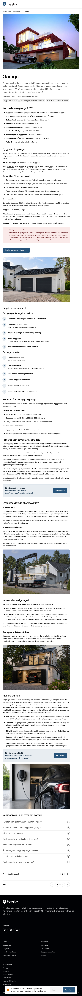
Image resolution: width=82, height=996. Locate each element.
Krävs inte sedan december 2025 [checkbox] (22, 124)
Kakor (77, 992)
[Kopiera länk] (68, 884)
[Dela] (62, 884)
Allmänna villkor (8, 974)
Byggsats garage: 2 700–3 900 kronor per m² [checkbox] (22, 430)
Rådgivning (6, 949)
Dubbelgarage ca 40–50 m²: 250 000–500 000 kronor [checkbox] (25, 418)
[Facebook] (57, 884)
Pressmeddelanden (9, 981)
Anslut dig (6, 971)
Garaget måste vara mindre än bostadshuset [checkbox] (22, 187)
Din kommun (45, 949)
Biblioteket (44, 945)
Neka (54, 990)
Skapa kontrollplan (9, 955)
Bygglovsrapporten (48, 952)
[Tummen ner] (68, 874)
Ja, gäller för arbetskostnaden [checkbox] (21, 142)
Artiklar (43, 955)
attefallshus (21, 156)
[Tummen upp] (62, 874)
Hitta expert (7, 945)
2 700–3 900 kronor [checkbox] (24, 135)
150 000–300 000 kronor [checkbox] (24, 127)
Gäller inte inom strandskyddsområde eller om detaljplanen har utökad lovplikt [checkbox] (34, 195)
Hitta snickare (60, 491)
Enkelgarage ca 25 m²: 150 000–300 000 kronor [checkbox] (23, 414)
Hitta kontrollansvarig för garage (16, 250)
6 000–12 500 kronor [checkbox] (27, 138)
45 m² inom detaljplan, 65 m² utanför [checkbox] (28, 120)
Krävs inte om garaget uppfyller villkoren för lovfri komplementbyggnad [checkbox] (35, 113)
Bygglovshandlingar (10, 952)
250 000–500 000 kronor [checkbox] (25, 131)
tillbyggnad (48, 214)
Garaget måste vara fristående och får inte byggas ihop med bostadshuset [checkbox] (33, 180)
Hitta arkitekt (60, 755)
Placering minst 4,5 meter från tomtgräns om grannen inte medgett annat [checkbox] (32, 191)
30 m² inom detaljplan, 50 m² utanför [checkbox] (30, 116)
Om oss (5, 968)
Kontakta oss (7, 978)
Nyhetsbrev (7, 984)
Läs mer (43, 991)
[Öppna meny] (78, 4)
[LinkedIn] (52, 884)
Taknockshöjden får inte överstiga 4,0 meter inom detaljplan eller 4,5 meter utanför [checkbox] (36, 184)
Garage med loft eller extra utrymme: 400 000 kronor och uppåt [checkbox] (29, 422)
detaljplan (10, 167)
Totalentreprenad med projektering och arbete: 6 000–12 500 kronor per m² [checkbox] (33, 434)
